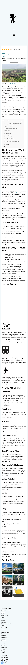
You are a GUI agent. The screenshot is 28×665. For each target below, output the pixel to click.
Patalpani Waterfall (10, 138)
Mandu (7, 144)
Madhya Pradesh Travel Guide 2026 (11, 55)
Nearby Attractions (8, 132)
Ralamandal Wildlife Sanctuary (13, 141)
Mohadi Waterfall (9, 143)
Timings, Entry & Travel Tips (11, 128)
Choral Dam (8, 135)
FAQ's (4, 146)
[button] (14, 29)
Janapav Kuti (9, 136)
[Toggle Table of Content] (20, 121)
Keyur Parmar (13, 83)
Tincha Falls (8, 133)
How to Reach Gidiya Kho (10, 125)
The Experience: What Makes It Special (13, 123)
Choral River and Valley (11, 139)
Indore (3, 56)
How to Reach (7, 130)
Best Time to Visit (8, 126)
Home (3, 53)
